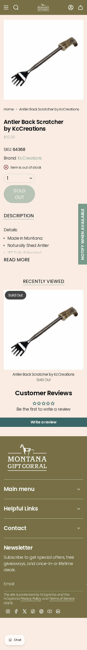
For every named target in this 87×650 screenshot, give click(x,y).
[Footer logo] (27, 458)
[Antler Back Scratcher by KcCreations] (43, 330)
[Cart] (80, 7)
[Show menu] (6, 7)
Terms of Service (61, 598)
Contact (15, 528)
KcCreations (30, 158)
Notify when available (82, 234)
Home (9, 109)
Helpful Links (21, 508)
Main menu (19, 489)
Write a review (44, 422)
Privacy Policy (31, 598)
